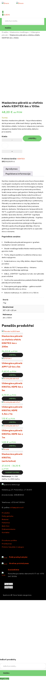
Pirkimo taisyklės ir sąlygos (13, 547)
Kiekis (4, 136)
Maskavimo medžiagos (19, 32)
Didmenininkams (8, 529)
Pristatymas (7, 544)
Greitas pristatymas (19, 563)
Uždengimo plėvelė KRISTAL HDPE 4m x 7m (12, 434)
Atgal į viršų (4, 678)
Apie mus (5, 526)
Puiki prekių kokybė (18, 557)
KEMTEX (21, 159)
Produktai (6, 513)
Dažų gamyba (7, 516)
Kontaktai (5, 532)
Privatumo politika (9, 540)
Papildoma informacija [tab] (18, 173)
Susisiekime (13, 569)
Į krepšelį (32, 138)
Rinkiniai (5, 519)
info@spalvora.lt (16, 507)
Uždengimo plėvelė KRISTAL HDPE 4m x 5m (12, 387)
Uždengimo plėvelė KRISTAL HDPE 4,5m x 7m (12, 410)
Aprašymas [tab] (12, 168)
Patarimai (6, 523)
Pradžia (5, 32)
